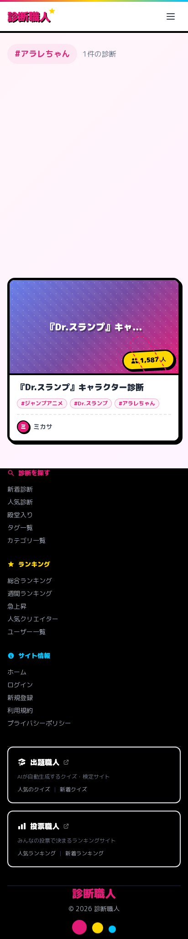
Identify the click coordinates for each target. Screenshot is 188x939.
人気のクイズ (33, 789)
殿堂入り (20, 514)
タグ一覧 (20, 527)
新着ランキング (84, 853)
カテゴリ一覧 (26, 540)
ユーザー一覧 (26, 631)
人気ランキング (36, 853)
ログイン (20, 684)
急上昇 (16, 606)
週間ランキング (29, 593)
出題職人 (44, 762)
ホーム (16, 672)
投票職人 (44, 826)
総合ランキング (29, 580)
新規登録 (20, 697)
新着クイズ (73, 789)
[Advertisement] (94, 169)
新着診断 (20, 489)
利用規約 (20, 710)
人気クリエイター (32, 619)
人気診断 (20, 502)
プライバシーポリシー (39, 723)
